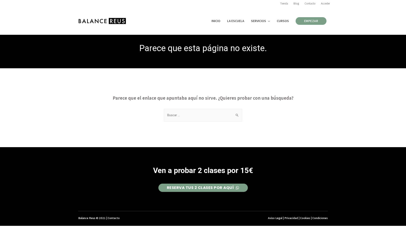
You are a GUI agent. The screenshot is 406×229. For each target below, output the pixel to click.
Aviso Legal (275, 218)
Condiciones (320, 218)
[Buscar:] (203, 115)
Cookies (305, 218)
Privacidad (291, 218)
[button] (203, 188)
